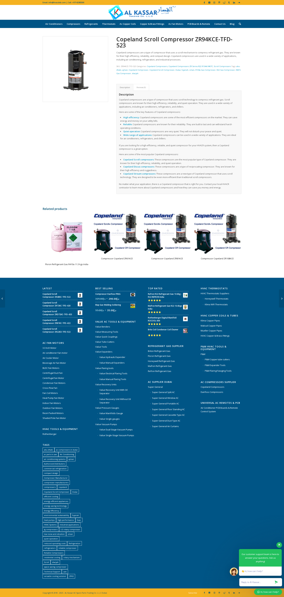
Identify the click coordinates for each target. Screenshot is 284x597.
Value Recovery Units (106, 384)
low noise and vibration (54, 534)
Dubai (178, 70)
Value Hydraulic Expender (112, 357)
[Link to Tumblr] (229, 2)
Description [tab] (125, 87)
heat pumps (49, 520)
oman (191, 70)
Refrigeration (74, 543)
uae (65, 571)
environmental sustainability (56, 515)
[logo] (142, 12)
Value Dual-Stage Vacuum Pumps (116, 429)
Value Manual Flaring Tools (112, 379)
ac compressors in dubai (67, 449)
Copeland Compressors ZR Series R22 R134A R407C (190, 66)
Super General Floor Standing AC (168, 409)
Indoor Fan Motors (52, 403)
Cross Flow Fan (50, 387)
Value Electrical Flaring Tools (113, 373)
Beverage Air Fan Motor (54, 362)
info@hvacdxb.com (57, 2)
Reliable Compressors (53, 553)
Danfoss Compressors (212, 392)
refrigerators (49, 548)
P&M (203, 354)
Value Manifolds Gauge (111, 413)
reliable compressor (67, 548)
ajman (125, 70)
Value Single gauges (109, 418)
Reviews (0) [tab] (141, 87)
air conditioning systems (54, 459)
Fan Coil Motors (50, 393)
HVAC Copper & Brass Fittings (215, 335)
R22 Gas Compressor (226, 70)
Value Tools (101, 346)
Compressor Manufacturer (56, 478)
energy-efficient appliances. (56, 501)
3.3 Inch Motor (49, 347)
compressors (50, 487)
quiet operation (51, 538)
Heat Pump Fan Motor (53, 397)
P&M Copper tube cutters (217, 359)
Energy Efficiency (51, 510)
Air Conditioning (67, 454)
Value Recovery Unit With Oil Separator (113, 391)
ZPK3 (71, 576)
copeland (63, 487)
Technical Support (52, 571)
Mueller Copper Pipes (211, 330)
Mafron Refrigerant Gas (160, 366)
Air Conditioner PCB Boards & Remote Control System (219, 409)
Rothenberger (50, 434)
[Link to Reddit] (224, 2)
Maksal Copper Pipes (211, 325)
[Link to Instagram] (214, 2)
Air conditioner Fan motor (55, 352)
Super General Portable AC (165, 403)
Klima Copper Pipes (210, 320)
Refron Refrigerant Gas (159, 371)
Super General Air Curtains (165, 426)
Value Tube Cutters (104, 341)
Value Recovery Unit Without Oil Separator (115, 401)
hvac (79, 520)
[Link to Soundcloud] (239, 2)
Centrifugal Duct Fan (53, 372)
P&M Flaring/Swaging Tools (218, 370)
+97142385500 (78, 2)
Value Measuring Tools (106, 331)
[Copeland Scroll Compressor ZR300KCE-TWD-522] (2, 298)
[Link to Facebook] (204, 2)
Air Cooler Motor (51, 357)
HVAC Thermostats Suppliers (215, 293)
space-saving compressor (55, 567)
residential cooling (52, 557)
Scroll (46, 562)
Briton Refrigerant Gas (159, 351)
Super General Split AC (163, 392)
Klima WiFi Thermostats (216, 304)
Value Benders (102, 326)
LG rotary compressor (70, 529)
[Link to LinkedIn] (234, 2)
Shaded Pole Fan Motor (54, 418)
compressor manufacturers (56, 482)
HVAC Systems (50, 524)
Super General (155, 386)
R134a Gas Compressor (205, 70)
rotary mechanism (71, 557)
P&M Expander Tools (215, 365)
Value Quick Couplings (106, 336)
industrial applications (69, 524)
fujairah (185, 70)
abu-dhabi (48, 449)
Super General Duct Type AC (166, 420)
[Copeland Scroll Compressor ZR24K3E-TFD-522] (281, 298)
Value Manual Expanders (112, 362)
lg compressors (51, 529)
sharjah (135, 73)
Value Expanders (103, 351)
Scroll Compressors (222, 66)
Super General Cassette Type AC (168, 414)
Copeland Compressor (138, 70)
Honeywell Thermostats (216, 298)
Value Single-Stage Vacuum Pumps (116, 435)
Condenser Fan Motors (54, 382)
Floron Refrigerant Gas (159, 355)
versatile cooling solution (55, 576)
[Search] (239, 24)
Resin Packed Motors (53, 413)
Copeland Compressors (157, 66)
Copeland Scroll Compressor (162, 70)
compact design (51, 473)
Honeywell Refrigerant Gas (161, 361)
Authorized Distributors (54, 463)
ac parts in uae (50, 454)
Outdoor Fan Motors (53, 408)
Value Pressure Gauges (107, 407)
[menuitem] (54, 24)
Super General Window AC (165, 397)
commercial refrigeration (55, 468)
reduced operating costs (55, 543)
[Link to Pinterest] (219, 2)
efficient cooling (51, 496)
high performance (66, 520)
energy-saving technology (55, 506)
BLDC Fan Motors (51, 367)
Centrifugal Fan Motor (53, 378)
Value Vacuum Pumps (106, 424)
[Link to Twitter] (209, 2)
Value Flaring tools (104, 368)
